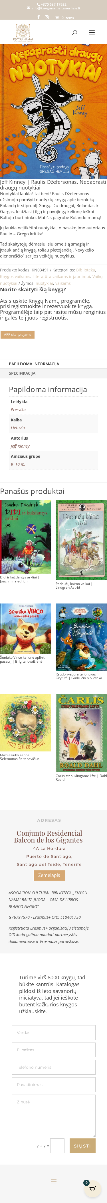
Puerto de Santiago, (49, 856)
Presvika (18, 409)
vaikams (63, 283)
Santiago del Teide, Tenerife (49, 864)
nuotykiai (44, 283)
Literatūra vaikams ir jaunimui (61, 276)
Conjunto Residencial (49, 832)
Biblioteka (85, 270)
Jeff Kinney (20, 446)
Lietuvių (18, 427)
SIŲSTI (82, 1146)
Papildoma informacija (34, 363)
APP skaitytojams (17, 334)
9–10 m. (18, 464)
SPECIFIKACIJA (22, 373)
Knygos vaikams (15, 276)
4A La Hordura (49, 848)
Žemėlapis (49, 875)
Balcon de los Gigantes (49, 839)
